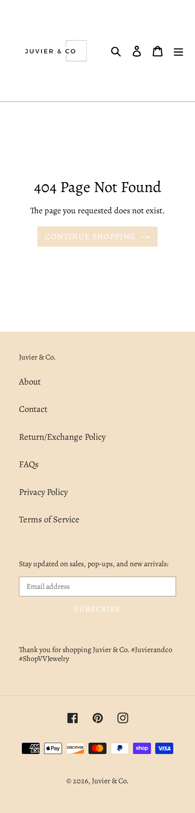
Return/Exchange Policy (62, 437)
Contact (33, 409)
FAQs (29, 464)
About (30, 382)
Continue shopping (90, 236)
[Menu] (178, 50)
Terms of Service (49, 519)
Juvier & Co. (110, 781)
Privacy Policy (43, 492)
